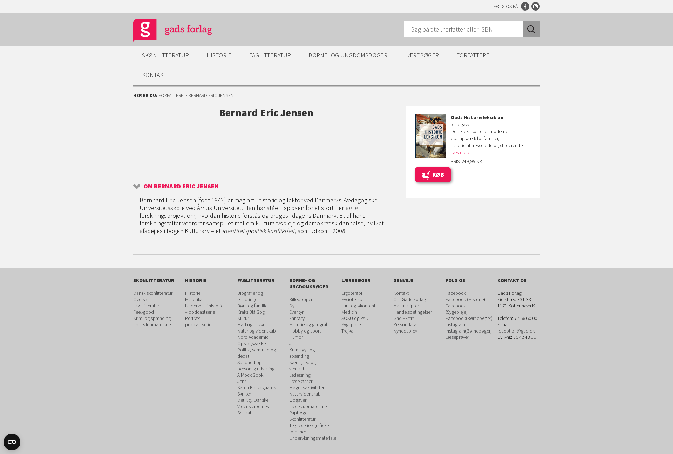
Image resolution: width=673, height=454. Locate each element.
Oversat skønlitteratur (146, 302)
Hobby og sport (305, 331)
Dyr (292, 305)
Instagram (535, 6)
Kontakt (154, 75)
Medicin (349, 312)
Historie (219, 55)
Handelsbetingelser (412, 312)
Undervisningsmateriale (312, 438)
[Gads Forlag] (165, 31)
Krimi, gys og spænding (302, 353)
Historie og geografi (308, 324)
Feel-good (143, 312)
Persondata (404, 324)
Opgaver (297, 400)
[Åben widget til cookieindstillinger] (12, 442)
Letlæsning (300, 375)
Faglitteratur (270, 55)
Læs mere (460, 152)
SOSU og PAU (354, 318)
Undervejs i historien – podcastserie (205, 308)
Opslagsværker (252, 343)
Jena (242, 381)
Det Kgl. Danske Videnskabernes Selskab (253, 406)
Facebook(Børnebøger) (469, 318)
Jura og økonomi (358, 305)
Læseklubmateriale (152, 324)
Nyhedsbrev (405, 331)
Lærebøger (422, 55)
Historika (194, 299)
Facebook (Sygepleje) (457, 308)
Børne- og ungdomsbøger (347, 55)
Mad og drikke (251, 324)
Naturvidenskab (305, 394)
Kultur (243, 318)
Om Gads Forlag (409, 299)
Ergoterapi (351, 293)
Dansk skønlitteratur (152, 293)
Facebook (525, 6)
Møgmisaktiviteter (306, 387)
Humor (296, 337)
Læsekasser (300, 381)
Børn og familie (252, 305)
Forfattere (473, 55)
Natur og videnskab (256, 331)
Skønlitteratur (165, 55)
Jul (292, 343)
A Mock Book (250, 375)
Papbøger (299, 413)
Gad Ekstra (404, 318)
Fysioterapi (352, 299)
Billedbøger (300, 299)
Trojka (347, 331)
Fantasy (297, 318)
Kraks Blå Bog (251, 312)
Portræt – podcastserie (198, 321)
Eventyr (296, 312)
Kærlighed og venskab (302, 365)
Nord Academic (252, 337)
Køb (438, 174)
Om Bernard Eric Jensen (181, 186)
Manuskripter (406, 305)
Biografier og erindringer (250, 296)
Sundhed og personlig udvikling (255, 365)
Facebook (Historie (465, 299)
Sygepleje (351, 324)
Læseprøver (457, 337)
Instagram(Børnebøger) (469, 331)
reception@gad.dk (516, 331)
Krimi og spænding (152, 318)
